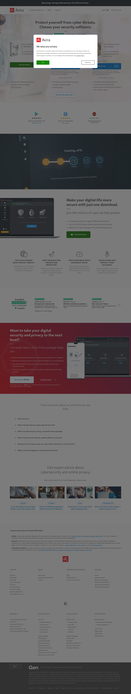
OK (43, 62)
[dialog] (65, 51)
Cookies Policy (80, 55)
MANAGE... (88, 62)
